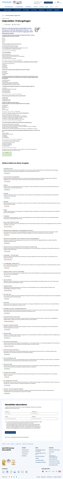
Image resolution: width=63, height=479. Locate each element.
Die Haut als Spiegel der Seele (10, 358)
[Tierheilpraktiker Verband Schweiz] (22, 472)
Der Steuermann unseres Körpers (10, 341)
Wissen (8, 443)
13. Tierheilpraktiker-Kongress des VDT (11, 263)
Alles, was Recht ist (8, 279)
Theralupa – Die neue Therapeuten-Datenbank (13, 389)
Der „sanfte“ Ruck (7, 294)
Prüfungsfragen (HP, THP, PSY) (40, 454)
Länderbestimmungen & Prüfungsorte (40, 450)
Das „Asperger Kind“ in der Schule (10, 380)
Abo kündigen (26, 9)
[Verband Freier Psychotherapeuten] (3, 472)
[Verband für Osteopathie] (14, 472)
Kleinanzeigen (49, 9)
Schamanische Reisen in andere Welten (12, 316)
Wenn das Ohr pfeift (8, 364)
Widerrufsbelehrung (53, 459)
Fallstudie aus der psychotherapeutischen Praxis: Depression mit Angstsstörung (20, 246)
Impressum (43, 476)
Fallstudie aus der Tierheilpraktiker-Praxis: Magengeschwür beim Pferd (18, 230)
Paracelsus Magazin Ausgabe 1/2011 (12, 15)
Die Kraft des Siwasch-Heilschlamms (11, 349)
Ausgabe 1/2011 (18, 443)
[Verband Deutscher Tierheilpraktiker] (11, 472)
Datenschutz (49, 476)
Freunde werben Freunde (54, 461)
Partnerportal (25, 453)
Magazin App (41, 9)
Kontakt (38, 476)
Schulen (46, 6)
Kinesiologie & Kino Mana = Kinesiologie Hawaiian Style (15, 308)
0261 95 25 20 (37, 3)
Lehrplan (37, 458)
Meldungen (6, 201)
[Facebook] (14, 477)
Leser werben (34, 9)
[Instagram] (9, 477)
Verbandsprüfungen (39, 460)
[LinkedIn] (16, 477)
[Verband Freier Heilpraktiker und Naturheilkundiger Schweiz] (26, 472)
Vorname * (7, 411)
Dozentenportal (25, 451)
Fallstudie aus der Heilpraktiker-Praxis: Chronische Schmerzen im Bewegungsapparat (21, 238)
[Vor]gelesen (6, 216)
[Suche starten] (55, 3)
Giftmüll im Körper (7, 333)
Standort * (34, 416)
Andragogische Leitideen (40, 462)
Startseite (4, 443)
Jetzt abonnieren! (17, 9)
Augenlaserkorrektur (8, 286)
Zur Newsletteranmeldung (54, 463)
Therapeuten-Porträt (8, 168)
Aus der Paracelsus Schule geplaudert (11, 176)
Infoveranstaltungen (48, 2)
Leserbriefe (6, 193)
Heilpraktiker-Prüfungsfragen (27, 443)
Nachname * (34, 411)
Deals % (56, 6)
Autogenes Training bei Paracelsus (11, 325)
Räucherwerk (6, 302)
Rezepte (5, 209)
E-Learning (41, 6)
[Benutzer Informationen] (60, 3)
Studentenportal (25, 449)
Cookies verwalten (57, 476)
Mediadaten (56, 9)
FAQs (50, 453)
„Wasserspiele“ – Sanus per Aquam (11, 255)
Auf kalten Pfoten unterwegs (10, 372)
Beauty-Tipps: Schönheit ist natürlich (11, 222)
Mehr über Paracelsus (39, 456)
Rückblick (6, 185)
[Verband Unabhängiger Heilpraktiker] (7, 472)
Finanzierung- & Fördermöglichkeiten (53, 456)
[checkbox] (5, 421)
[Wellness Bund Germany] (18, 472)
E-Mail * (6, 416)
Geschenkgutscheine (53, 464)
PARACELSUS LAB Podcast (54, 449)
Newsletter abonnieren (10, 432)
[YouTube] (12, 477)
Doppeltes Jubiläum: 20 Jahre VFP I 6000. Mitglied (14, 271)
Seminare (36, 6)
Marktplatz (24, 455)
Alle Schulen (51, 451)
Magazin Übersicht (7, 9)
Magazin (12, 443)
